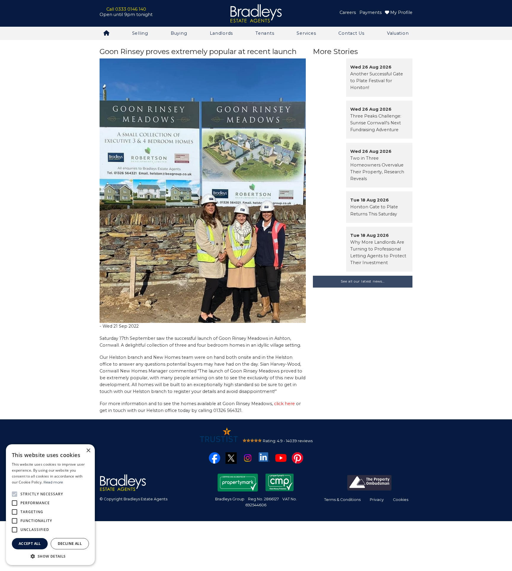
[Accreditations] (369, 482)
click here (284, 403)
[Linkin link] (264, 456)
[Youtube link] (281, 457)
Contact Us (351, 33)
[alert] (50, 504)
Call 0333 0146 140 (126, 9)
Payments (370, 12)
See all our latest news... (363, 281)
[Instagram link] (247, 457)
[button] (50, 556)
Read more (53, 482)
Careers (348, 12)
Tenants (264, 33)
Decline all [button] (70, 543)
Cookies (400, 499)
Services (306, 33)
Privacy (377, 499)
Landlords (221, 33)
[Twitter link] (231, 457)
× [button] (88, 450)
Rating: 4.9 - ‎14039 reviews (288, 440)
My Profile (400, 12)
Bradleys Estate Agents (256, 13)
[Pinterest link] (297, 457)
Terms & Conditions (342, 499)
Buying (179, 33)
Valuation (398, 33)
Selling (140, 33)
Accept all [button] (30, 543)
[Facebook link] (214, 457)
